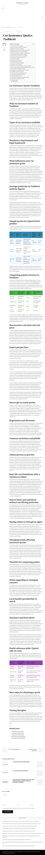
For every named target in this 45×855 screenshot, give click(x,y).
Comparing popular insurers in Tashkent (19, 55)
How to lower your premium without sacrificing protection (22, 67)
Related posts (15, 81)
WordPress (12, 853)
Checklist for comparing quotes (17, 71)
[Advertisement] (22, 17)
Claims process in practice (16, 64)
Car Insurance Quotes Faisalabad (19, 738)
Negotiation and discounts (16, 61)
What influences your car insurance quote (19, 51)
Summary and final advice (16, 75)
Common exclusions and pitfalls (17, 62)
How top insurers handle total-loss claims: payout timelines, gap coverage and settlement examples (24, 781)
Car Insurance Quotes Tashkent (17, 45)
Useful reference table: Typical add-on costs (20, 77)
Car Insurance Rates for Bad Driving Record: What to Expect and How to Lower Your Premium (20, 821)
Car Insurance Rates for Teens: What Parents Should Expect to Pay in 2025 (16, 839)
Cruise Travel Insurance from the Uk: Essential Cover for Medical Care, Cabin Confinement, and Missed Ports (22, 843)
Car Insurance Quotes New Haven (21, 761)
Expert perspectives (15, 58)
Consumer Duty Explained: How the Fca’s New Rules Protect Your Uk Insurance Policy (19, 828)
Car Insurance (19, 31)
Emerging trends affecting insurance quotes (20, 70)
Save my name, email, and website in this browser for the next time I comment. (19, 808)
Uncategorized (5, 782)
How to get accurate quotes (16, 60)
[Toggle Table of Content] (33, 44)
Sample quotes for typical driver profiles (19, 54)
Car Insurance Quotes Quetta (18, 733)
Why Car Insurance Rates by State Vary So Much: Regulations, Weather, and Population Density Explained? (20, 836)
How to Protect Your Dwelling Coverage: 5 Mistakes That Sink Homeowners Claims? (18, 845)
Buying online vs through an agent (18, 68)
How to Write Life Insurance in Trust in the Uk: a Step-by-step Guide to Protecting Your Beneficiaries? (22, 833)
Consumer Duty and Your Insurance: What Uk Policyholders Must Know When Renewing (19, 826)
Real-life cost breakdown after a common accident (21, 65)
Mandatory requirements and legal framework (20, 50)
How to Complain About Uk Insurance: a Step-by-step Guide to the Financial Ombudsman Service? (21, 823)
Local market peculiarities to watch (18, 74)
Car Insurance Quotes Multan (18, 734)
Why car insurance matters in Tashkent (19, 47)
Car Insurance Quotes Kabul (18, 731)
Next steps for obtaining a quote (17, 78)
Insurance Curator (22, 3)
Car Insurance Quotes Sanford (20, 770)
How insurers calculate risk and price (18, 57)
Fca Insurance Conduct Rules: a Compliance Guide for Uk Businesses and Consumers (18, 831)
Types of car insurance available (17, 48)
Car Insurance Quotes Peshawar (18, 736)
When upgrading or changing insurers (19, 72)
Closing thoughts (14, 80)
